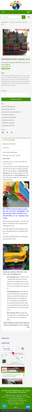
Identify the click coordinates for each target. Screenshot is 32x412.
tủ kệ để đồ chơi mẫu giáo (9, 117)
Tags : (2, 103)
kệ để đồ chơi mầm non (8, 114)
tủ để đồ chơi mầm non (8, 120)
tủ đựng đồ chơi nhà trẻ (8, 125)
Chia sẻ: (3, 129)
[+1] (12, 132)
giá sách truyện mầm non (8, 106)
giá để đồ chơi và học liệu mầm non (11, 112)
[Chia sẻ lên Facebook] (3, 132)
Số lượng (3, 90)
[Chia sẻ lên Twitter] (7, 132)
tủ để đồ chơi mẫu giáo (8, 123)
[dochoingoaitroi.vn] (16, 5)
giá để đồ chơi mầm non (8, 109)
